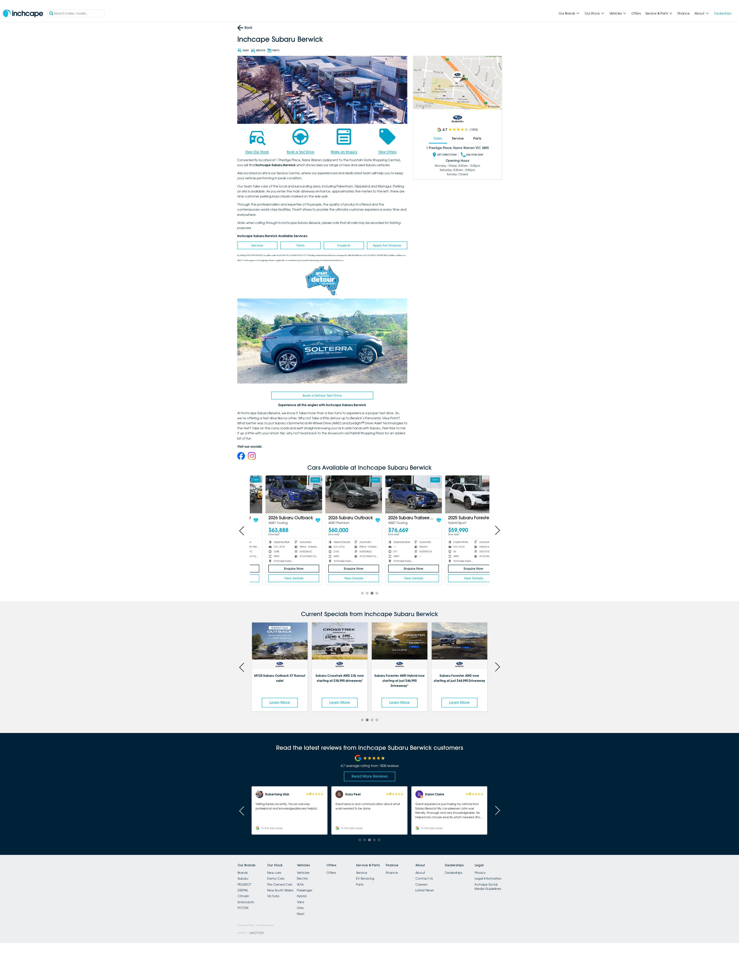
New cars (274, 873)
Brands (242, 873)
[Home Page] (23, 13)
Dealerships (722, 13)
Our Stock (592, 13)
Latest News (424, 890)
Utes (300, 908)
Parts (300, 245)
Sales (438, 138)
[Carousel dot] (362, 593)
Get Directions (447, 154)
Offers (636, 13)
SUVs (300, 884)
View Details (279, 578)
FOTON (243, 908)
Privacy (480, 873)
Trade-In (343, 245)
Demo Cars (275, 878)
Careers (421, 884)
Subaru (243, 878)
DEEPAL (243, 890)
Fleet (300, 914)
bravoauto (246, 902)
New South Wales (280, 890)
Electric (302, 878)
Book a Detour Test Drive (322, 395)
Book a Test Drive (300, 152)
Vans (300, 902)
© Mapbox (494, 106)
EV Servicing (365, 878)
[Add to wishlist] (304, 520)
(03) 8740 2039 (474, 154)
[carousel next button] (497, 530)
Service (257, 245)
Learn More (280, 702)
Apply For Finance (387, 245)
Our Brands (567, 13)
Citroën (243, 896)
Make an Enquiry (344, 152)
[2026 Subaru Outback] (279, 494)
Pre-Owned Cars (279, 884)
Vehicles (615, 13)
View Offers (387, 152)
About (699, 13)
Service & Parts (656, 13)
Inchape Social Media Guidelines (488, 887)
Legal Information (488, 878)
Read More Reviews (370, 776)
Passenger (304, 890)
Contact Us (424, 878)
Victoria (273, 896)
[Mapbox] (423, 106)
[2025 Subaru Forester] (459, 494)
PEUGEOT (245, 884)
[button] (449, 810)
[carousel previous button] (242, 530)
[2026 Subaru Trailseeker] (399, 494)
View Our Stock (257, 152)
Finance (684, 13)
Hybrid (301, 896)
